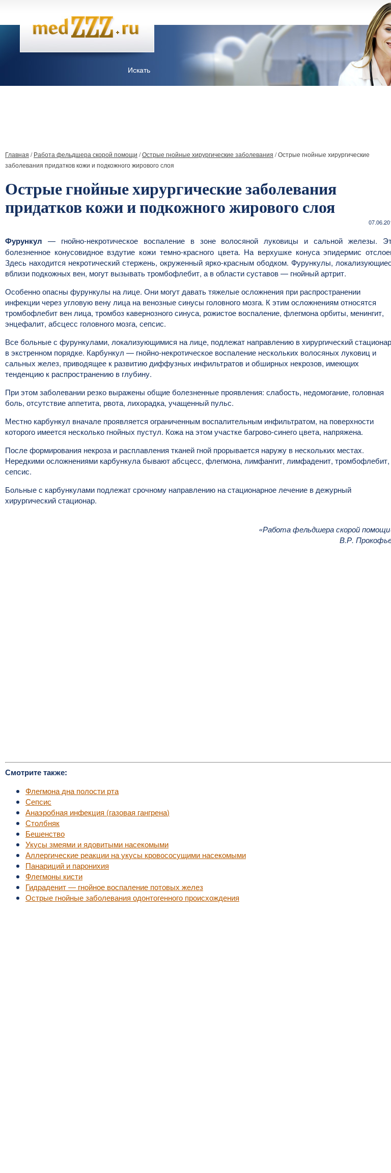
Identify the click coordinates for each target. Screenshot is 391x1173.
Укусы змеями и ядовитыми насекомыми (97, 844)
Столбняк (42, 822)
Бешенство (45, 833)
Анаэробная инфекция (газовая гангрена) (97, 812)
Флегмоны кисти (53, 876)
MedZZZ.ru (61, 1140)
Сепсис (38, 801)
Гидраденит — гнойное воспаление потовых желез (114, 886)
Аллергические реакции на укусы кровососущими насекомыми (135, 854)
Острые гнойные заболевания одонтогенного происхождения (132, 897)
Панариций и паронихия (67, 865)
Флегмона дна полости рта (72, 790)
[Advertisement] (195, 114)
